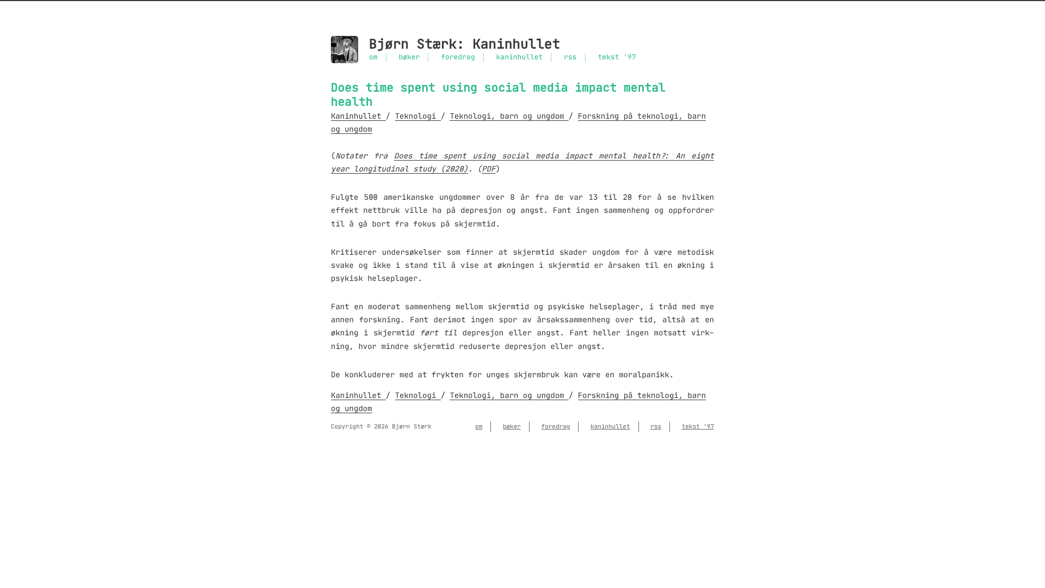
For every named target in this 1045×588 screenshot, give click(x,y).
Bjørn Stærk (413, 44)
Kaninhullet (516, 44)
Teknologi (418, 116)
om (373, 57)
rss (570, 57)
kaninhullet (519, 57)
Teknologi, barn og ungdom (509, 116)
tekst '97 (617, 57)
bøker (409, 57)
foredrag (458, 57)
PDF (488, 169)
